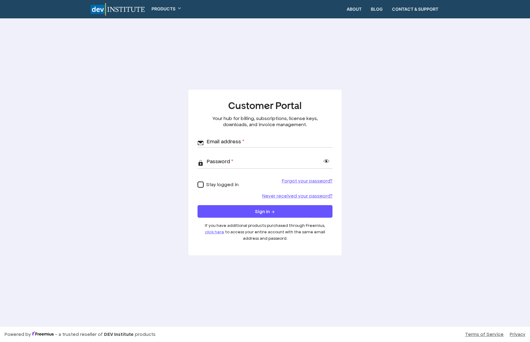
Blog (377, 9)
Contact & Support (415, 9)
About (354, 9)
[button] (163, 8)
